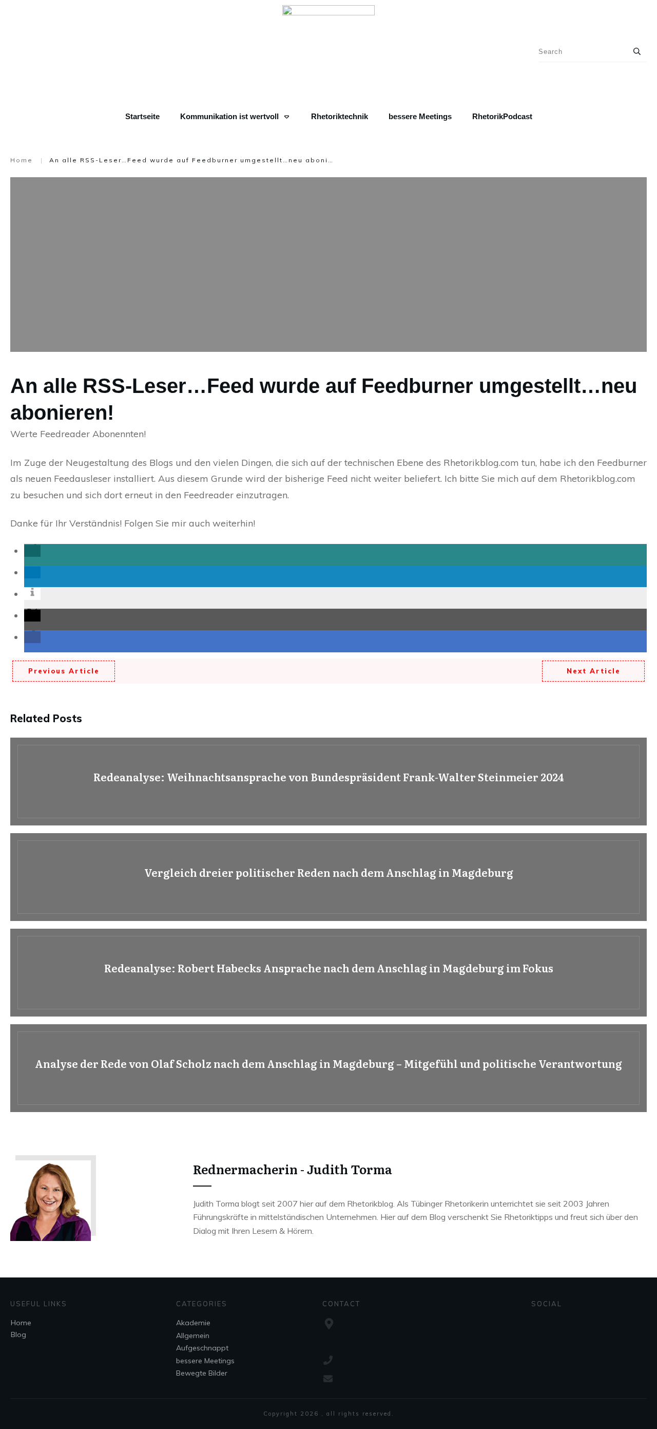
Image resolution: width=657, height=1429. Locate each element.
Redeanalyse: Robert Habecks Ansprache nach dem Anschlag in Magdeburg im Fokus (328, 973)
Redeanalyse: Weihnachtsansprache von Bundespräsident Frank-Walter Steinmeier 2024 (328, 781)
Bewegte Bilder (201, 1373)
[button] (32, 551)
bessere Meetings (205, 1360)
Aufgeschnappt (202, 1347)
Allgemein (192, 1335)
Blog (18, 1334)
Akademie (193, 1322)
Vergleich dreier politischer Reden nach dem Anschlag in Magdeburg (328, 877)
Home (21, 1322)
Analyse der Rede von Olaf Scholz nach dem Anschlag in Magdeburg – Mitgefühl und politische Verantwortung (328, 1068)
